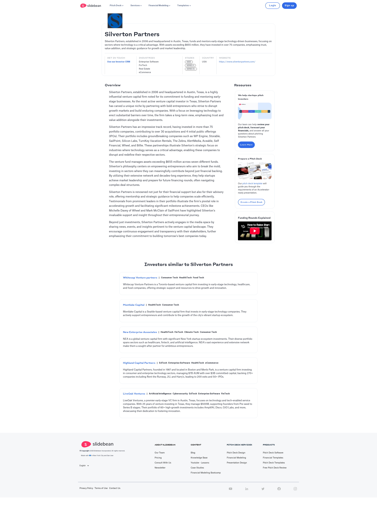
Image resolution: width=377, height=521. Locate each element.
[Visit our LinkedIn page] (246, 490)
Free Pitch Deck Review (275, 468)
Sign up (289, 5)
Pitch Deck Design (236, 453)
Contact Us (114, 488)
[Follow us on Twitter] (263, 490)
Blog (193, 453)
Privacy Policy (86, 488)
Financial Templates (273, 458)
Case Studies (197, 468)
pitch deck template (252, 184)
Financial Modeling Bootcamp (206, 473)
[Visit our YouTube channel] (230, 490)
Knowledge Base (199, 458)
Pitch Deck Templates (274, 463)
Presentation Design (237, 463)
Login (272, 5)
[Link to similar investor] (188, 283)
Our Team (160, 453)
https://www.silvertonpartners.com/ (237, 62)
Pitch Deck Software (273, 453)
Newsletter (160, 468)
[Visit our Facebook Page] (279, 490)
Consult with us (163, 463)
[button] (116, 5)
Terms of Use (101, 488)
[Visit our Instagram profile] (295, 490)
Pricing (158, 458)
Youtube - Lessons (200, 463)
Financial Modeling (236, 458)
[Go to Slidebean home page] (91, 5)
